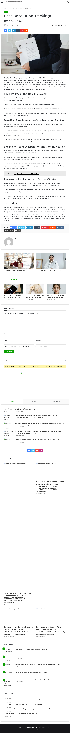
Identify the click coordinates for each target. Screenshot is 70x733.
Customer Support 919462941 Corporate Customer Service (33, 657)
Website (38, 340)
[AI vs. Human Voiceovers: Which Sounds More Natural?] (8, 682)
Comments (56, 401)
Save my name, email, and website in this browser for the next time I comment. (26, 346)
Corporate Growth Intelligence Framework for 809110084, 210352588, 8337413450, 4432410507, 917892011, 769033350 (50, 486)
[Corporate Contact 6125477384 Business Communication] (8, 652)
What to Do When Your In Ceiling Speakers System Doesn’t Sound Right (37, 664)
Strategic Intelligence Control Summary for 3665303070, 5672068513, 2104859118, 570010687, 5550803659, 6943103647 (17, 598)
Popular (34, 401)
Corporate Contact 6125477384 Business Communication (33, 649)
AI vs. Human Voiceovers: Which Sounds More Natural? (32, 680)
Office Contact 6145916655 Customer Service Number (55, 296)
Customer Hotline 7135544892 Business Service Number (35, 296)
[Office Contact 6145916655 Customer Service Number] (56, 289)
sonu (8, 25)
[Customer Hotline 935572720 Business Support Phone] (13, 289)
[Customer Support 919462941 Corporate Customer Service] (8, 659)
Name (6, 334)
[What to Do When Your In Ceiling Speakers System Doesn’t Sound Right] (8, 667)
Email (6, 340)
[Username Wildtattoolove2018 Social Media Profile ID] (8, 674)
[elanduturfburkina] (14, 1)
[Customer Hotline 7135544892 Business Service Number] (35, 289)
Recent (12, 401)
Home (6, 8)
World (10, 8)
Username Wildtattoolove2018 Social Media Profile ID (31, 672)
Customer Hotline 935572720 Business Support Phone (13, 296)
